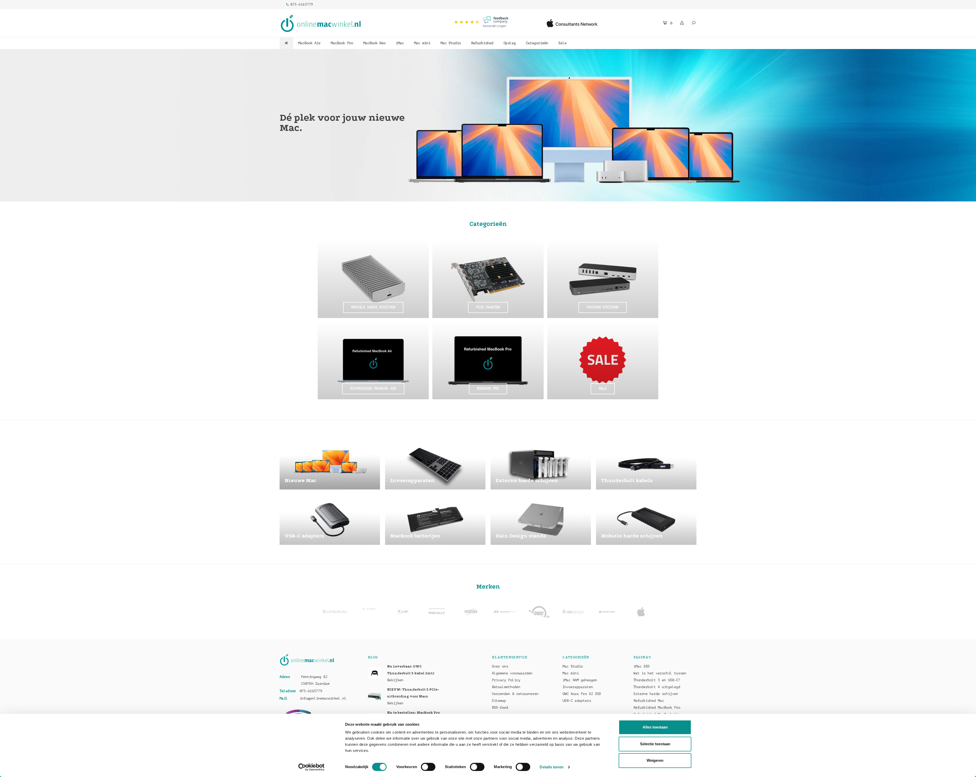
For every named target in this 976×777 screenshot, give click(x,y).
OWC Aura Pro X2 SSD (581, 694)
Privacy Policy (506, 680)
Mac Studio (450, 43)
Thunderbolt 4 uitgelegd (656, 687)
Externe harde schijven (655, 694)
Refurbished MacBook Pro (656, 707)
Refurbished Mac (648, 701)
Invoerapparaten (577, 687)
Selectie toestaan (655, 744)
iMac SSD (641, 666)
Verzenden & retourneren (515, 694)
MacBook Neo (374, 43)
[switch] (428, 767)
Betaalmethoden (506, 687)
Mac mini (422, 43)
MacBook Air (309, 43)
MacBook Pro (342, 43)
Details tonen (551, 767)
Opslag (510, 43)
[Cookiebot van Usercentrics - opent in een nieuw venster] (311, 767)
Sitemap (499, 701)
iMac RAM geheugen (579, 680)
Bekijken (395, 680)
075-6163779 (302, 4)
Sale (562, 43)
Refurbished (482, 43)
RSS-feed (500, 707)
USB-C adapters (576, 701)
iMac (400, 43)
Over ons (500, 666)
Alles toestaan (655, 727)
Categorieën (537, 43)
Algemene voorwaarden (512, 673)
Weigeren (655, 760)
